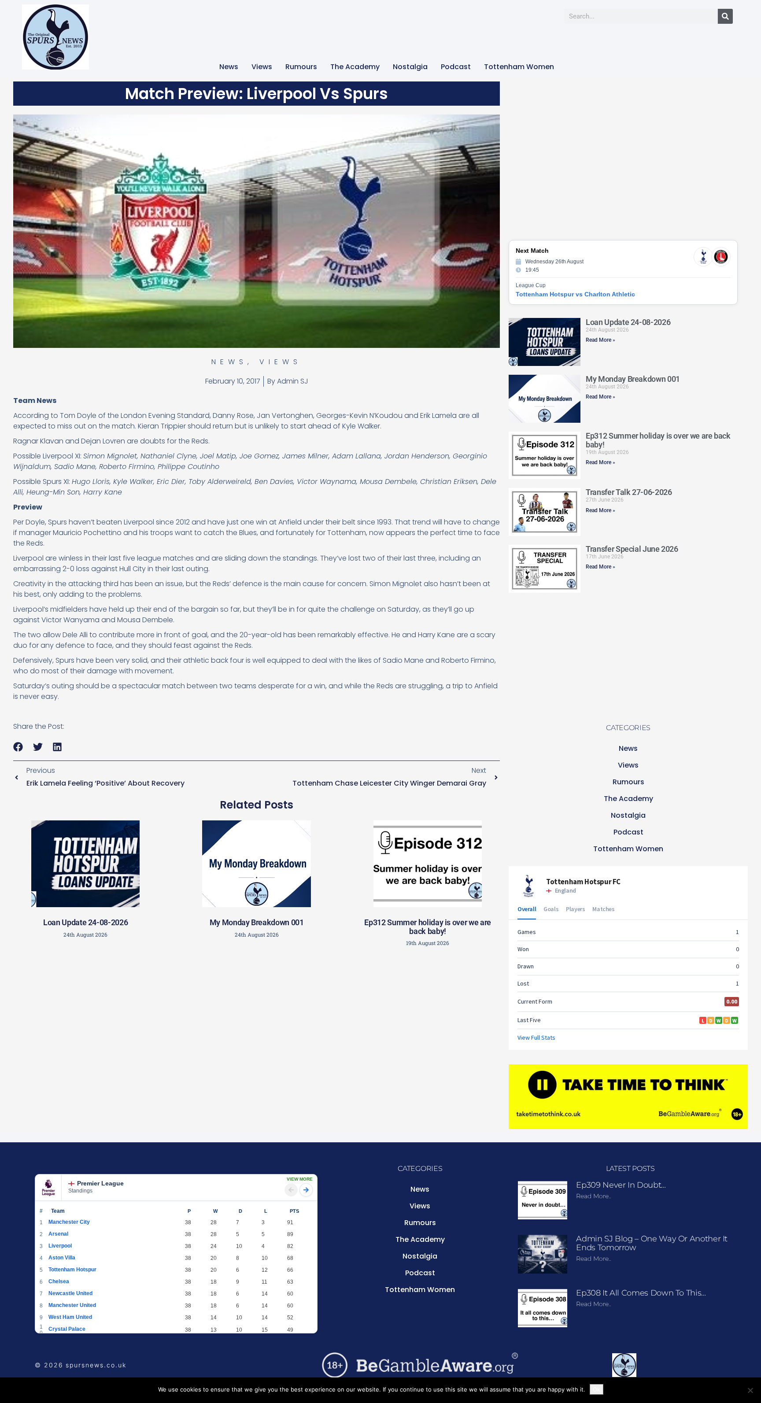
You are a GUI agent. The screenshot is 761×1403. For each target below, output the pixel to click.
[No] (750, 1390)
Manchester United (72, 1305)
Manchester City (69, 1222)
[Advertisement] (257, 1016)
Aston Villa (61, 1258)
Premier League (100, 1183)
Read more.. (593, 1196)
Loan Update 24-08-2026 (85, 922)
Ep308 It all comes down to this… (641, 1293)
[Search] (725, 16)
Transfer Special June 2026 (632, 549)
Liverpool (60, 1246)
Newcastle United (70, 1293)
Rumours (301, 67)
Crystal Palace (66, 1329)
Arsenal (58, 1234)
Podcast (456, 67)
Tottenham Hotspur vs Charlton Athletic (575, 294)
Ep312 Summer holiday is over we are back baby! (427, 927)
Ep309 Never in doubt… (620, 1185)
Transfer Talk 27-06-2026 (629, 492)
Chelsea (58, 1281)
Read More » (600, 340)
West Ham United (70, 1317)
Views (261, 67)
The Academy (355, 67)
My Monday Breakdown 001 (257, 922)
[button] (18, 747)
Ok (596, 1389)
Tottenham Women (519, 67)
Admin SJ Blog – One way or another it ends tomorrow (652, 1243)
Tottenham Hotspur (72, 1269)
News (228, 67)
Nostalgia (410, 67)
